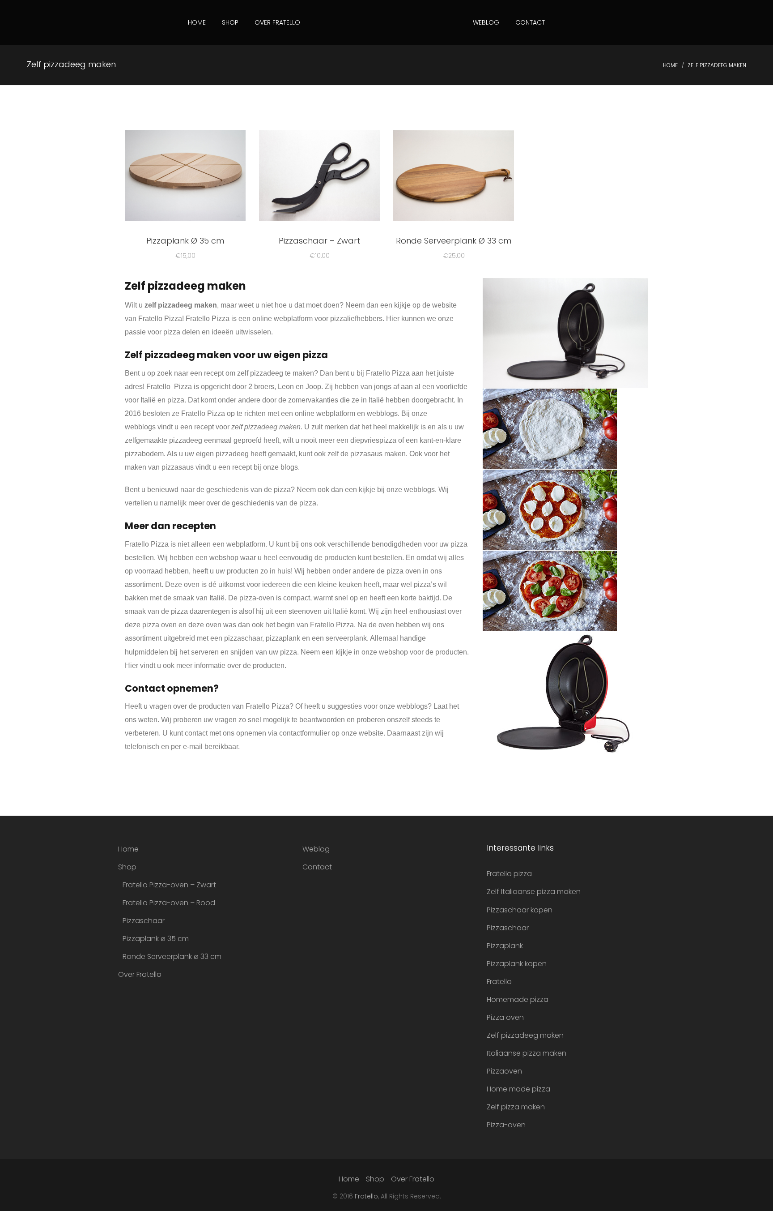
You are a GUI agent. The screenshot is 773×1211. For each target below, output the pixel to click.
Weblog (486, 22)
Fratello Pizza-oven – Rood (169, 903)
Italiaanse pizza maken (526, 1053)
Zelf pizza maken (516, 1107)
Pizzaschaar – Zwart (319, 240)
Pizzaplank (505, 946)
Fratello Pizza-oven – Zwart (169, 885)
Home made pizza (518, 1089)
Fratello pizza (509, 874)
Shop (230, 22)
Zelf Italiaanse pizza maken (534, 891)
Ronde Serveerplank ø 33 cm (172, 956)
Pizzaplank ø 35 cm (156, 938)
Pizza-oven (506, 1125)
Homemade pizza (517, 999)
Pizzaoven (504, 1071)
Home (197, 22)
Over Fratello (277, 22)
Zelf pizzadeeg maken (525, 1035)
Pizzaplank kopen (517, 964)
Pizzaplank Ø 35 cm (185, 240)
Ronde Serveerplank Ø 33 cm (453, 240)
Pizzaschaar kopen (519, 910)
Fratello (499, 981)
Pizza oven (505, 1017)
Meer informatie (185, 177)
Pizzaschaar (144, 921)
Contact (530, 22)
